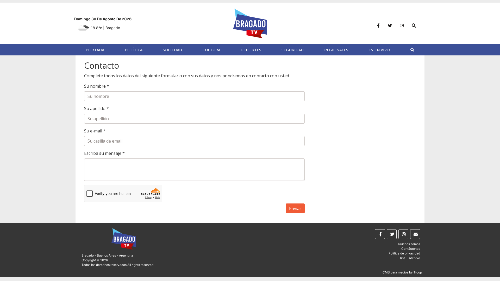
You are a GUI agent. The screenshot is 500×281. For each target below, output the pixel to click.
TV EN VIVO (379, 49)
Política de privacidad (404, 253)
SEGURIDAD (293, 49)
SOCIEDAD (172, 49)
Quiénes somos (409, 244)
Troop (418, 272)
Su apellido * (96, 108)
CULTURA (211, 49)
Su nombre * (96, 86)
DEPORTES (251, 49)
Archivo (414, 258)
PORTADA (95, 49)
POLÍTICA (133, 49)
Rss (402, 258)
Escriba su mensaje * (104, 153)
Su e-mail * (94, 131)
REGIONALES (336, 49)
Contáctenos (410, 249)
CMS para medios (395, 272)
